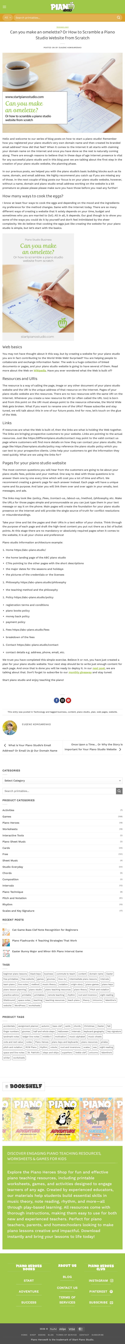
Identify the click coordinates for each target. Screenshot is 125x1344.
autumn (45, 1026)
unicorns (93, 1052)
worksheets (34, 1005)
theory (86, 1000)
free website (27, 979)
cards (67, 1026)
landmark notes (11, 1036)
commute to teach (65, 974)
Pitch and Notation (14, 898)
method (35, 984)
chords (77, 1026)
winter (6, 1058)
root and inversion (87, 995)
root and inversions (70, 1047)
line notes (23, 984)
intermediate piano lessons (83, 979)
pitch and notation (12, 1047)
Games (6, 816)
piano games (92, 984)
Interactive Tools (13, 835)
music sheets (95, 1036)
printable (26, 995)
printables (39, 995)
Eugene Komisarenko (70, 48)
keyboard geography (94, 1031)
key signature (114, 1031)
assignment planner (28, 1026)
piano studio (83, 712)
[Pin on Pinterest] (68, 700)
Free (5, 854)
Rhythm (7, 904)
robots (53, 1047)
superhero (67, 1052)
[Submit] (118, 17)
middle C (47, 1036)
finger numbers (11, 1031)
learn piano (9, 984)
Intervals (8, 885)
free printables (10, 979)
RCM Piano (31, 1047)
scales (86, 1047)
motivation (60, 1036)
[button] (4, 7)
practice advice (11, 995)
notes (29, 1042)
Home (24, 1335)
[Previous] (8, 1119)
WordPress (20, 1005)
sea (95, 1047)
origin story (77, 984)
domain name (96, 974)
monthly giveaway (80, 672)
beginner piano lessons (15, 974)
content (72, 712)
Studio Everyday (12, 866)
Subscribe (98, 1335)
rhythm (71, 995)
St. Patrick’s (34, 1052)
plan (93, 712)
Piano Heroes (10, 822)
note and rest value (13, 1042)
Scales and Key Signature (18, 910)
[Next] (117, 1119)
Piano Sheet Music (14, 841)
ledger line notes (30, 1036)
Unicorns (97, 1000)
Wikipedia (40, 370)
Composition (10, 879)
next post (99, 668)
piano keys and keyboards (65, 1042)
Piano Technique (12, 891)
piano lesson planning (14, 989)
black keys (35, 974)
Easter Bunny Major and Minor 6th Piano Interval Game (47, 951)
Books (42, 1335)
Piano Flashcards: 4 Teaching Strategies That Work (44, 940)
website (113, 712)
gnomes (51, 979)
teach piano (74, 1000)
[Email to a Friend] (62, 700)
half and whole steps (44, 1031)
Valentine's (110, 1000)
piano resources (89, 1042)
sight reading (106, 995)
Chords (7, 873)
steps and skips (51, 1052)
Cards (6, 848)
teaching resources (55, 1000)
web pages (102, 712)
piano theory (80, 989)
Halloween (63, 1031)
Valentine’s (106, 1052)
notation (63, 984)
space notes (24, 1000)
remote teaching (56, 995)
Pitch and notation (99, 989)
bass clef (57, 1026)
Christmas (89, 1026)
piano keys (107, 984)
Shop (33, 1335)
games (40, 979)
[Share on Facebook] (56, 700)
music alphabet (77, 1036)
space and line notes (13, 1052)
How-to (62, 979)
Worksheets (9, 829)
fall (109, 1026)
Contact (84, 1335)
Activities (8, 810)
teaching (38, 1000)
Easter (109, 974)
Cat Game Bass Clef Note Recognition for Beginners (45, 929)
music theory (49, 984)
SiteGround (9, 1000)
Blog (51, 1335)
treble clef (81, 1052)
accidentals (9, 1026)
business (62, 712)
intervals (104, 979)
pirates (104, 1042)
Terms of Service (66, 1335)
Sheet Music (10, 860)
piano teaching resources (58, 989)
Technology (62, 27)
